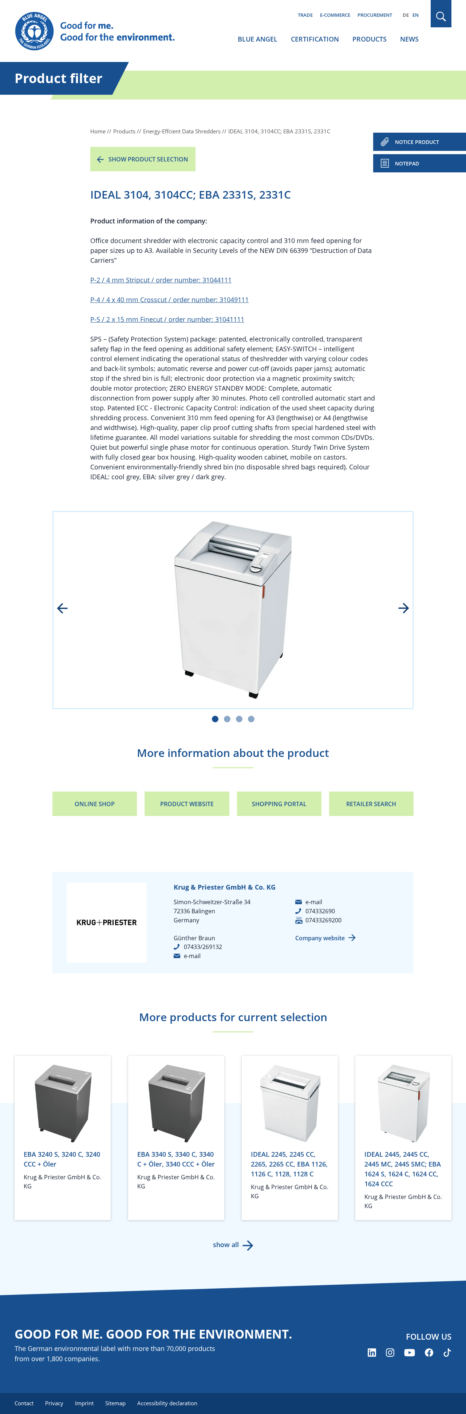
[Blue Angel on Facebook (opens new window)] (429, 1352)
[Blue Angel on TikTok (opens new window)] (447, 1352)
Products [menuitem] (369, 39)
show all (226, 1244)
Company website (320, 938)
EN (415, 15)
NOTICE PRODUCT (417, 141)
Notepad (407, 163)
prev (67, 609)
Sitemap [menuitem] (115, 1403)
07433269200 (323, 920)
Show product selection (148, 159)
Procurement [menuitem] (375, 15)
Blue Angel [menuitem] (257, 39)
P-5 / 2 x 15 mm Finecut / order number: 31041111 (167, 319)
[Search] (441, 17)
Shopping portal (279, 804)
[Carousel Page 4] (251, 719)
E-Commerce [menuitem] (335, 15)
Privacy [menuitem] (54, 1403)
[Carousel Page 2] (227, 719)
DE (406, 15)
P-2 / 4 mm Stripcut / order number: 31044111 (161, 280)
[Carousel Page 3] (239, 719)
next (398, 609)
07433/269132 (203, 947)
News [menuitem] (409, 39)
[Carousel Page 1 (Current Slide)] (215, 719)
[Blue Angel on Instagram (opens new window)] (390, 1352)
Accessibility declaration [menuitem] (167, 1403)
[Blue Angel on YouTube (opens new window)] (409, 1352)
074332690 (320, 911)
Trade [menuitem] (305, 15)
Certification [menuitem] (315, 39)
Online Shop (95, 804)
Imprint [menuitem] (84, 1403)
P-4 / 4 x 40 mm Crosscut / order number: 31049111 (169, 299)
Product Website (187, 804)
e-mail (192, 956)
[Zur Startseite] (102, 31)
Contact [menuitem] (24, 1403)
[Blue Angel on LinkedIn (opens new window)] (372, 1352)
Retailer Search (371, 804)
